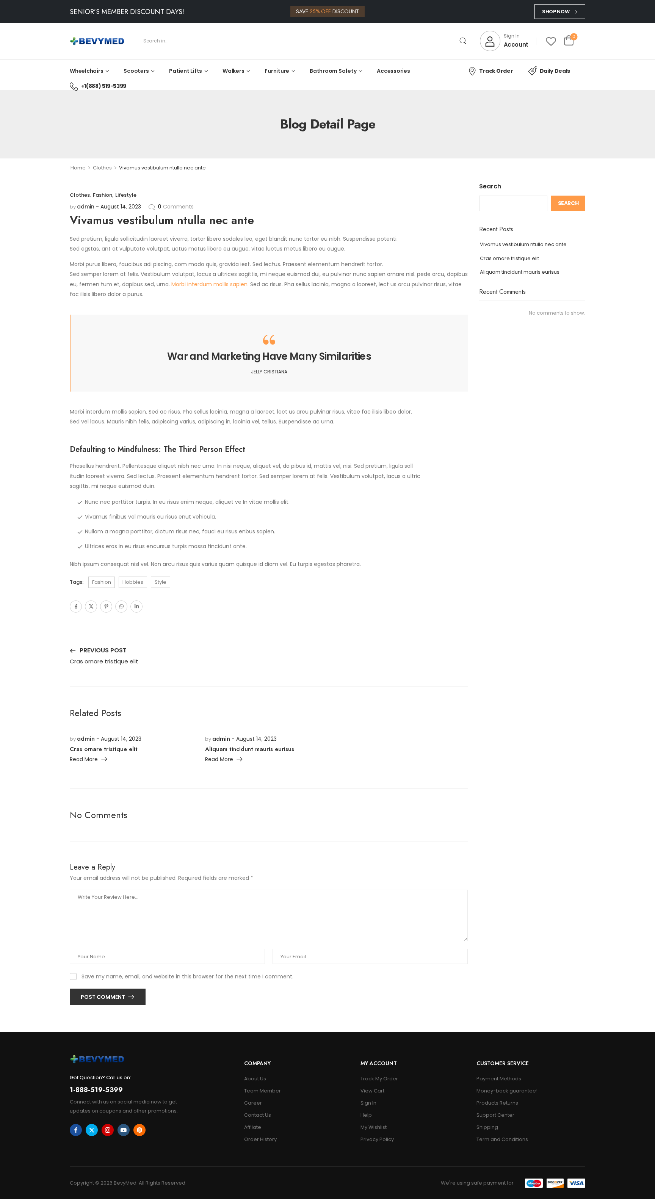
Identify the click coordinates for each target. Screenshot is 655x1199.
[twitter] (92, 1130)
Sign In (368, 1103)
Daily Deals (555, 71)
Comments (176, 206)
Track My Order (379, 1078)
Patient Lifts (185, 71)
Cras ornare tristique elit (509, 258)
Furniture (277, 71)
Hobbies (132, 582)
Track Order (496, 71)
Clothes (102, 167)
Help (366, 1115)
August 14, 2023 (120, 206)
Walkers (233, 71)
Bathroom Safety (333, 71)
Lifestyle (125, 195)
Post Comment (103, 997)
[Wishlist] (551, 41)
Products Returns (497, 1103)
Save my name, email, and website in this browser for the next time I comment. (187, 976)
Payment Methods (498, 1078)
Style (160, 582)
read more (84, 760)
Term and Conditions (502, 1139)
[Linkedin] (136, 606)
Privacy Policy (377, 1139)
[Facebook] (76, 606)
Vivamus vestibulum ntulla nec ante (523, 244)
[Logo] (97, 41)
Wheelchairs (86, 71)
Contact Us (257, 1115)
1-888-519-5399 (96, 1090)
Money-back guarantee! (506, 1090)
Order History (260, 1139)
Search (490, 186)
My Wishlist (373, 1127)
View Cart (372, 1090)
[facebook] (76, 1130)
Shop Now (555, 11)
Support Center (495, 1115)
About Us (255, 1078)
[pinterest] (139, 1130)
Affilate (252, 1127)
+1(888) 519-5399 (103, 86)
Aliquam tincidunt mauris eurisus (519, 272)
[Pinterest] (106, 606)
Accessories (393, 71)
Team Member (262, 1090)
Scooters (136, 71)
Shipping (487, 1127)
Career (253, 1103)
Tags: (76, 582)
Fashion (102, 195)
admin (85, 206)
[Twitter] (91, 606)
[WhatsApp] (121, 606)
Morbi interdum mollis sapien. (210, 284)
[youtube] (124, 1130)
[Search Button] (463, 41)
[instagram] (108, 1130)
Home (78, 167)
